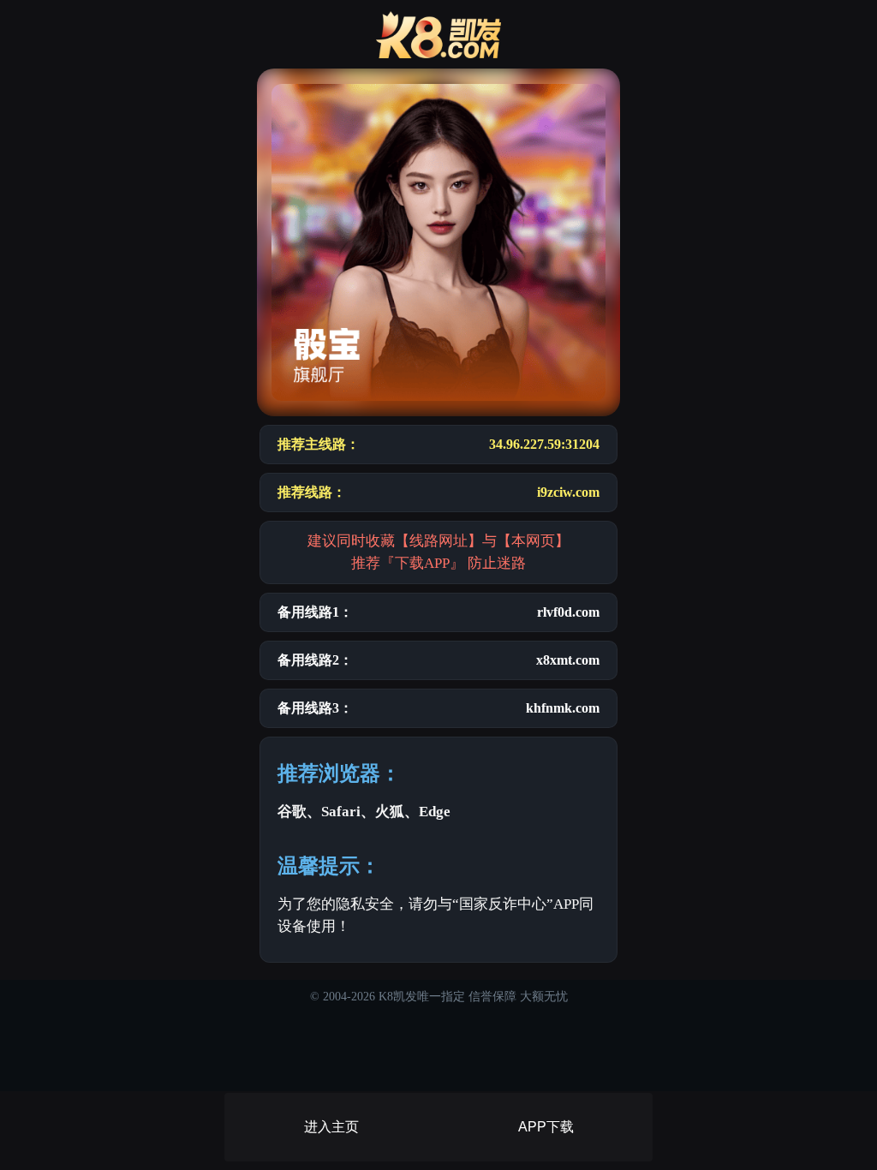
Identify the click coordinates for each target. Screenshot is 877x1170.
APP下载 (546, 1126)
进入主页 (331, 1126)
